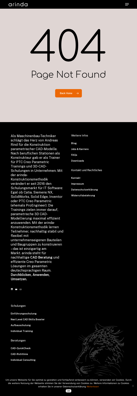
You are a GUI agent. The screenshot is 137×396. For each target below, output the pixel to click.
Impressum (77, 183)
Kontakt (75, 178)
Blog (74, 143)
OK (68, 391)
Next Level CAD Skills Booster (28, 319)
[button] (127, 4)
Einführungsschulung (24, 313)
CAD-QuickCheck (21, 348)
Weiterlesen (93, 386)
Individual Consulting (23, 360)
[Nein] (132, 385)
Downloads (77, 160)
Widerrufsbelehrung (83, 195)
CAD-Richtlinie (19, 354)
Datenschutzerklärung (84, 189)
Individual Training (22, 331)
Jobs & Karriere (80, 149)
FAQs (74, 155)
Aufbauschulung (21, 325)
